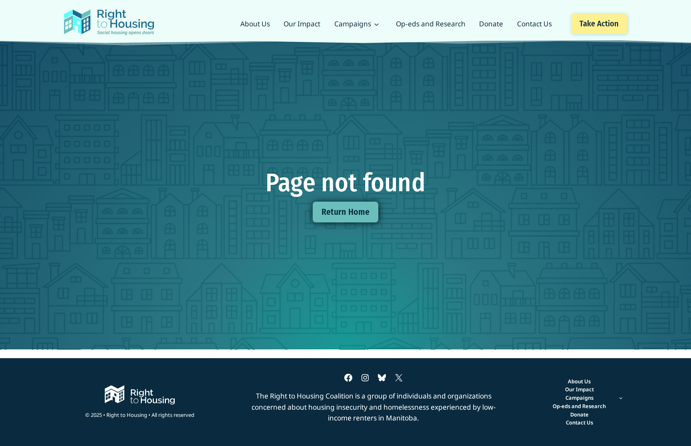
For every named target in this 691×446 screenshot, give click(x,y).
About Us (255, 23)
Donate (491, 23)
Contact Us (534, 23)
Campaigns (352, 23)
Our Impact (302, 23)
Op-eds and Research (430, 23)
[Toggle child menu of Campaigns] (579, 398)
